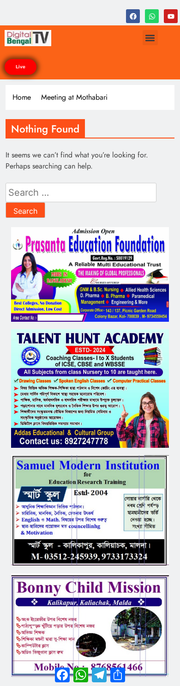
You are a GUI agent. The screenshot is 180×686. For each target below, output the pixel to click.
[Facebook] (133, 16)
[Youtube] (171, 16)
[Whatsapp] (152, 16)
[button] (150, 37)
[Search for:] (81, 193)
